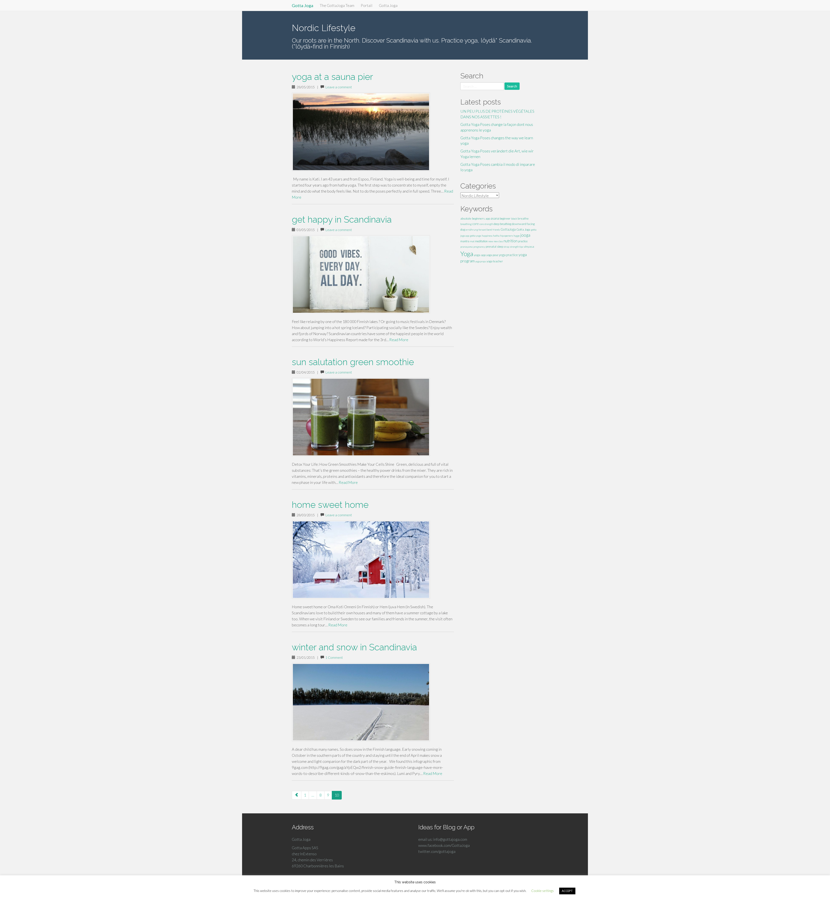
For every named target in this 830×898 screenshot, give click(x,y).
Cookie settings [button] (542, 891)
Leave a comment (338, 87)
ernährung (472, 229)
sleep (500, 246)
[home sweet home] (373, 559)
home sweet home (330, 504)
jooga (525, 235)
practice (523, 241)
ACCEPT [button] (567, 891)
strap (506, 246)
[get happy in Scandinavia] (373, 274)
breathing (466, 224)
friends (496, 229)
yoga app (480, 255)
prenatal (491, 246)
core (475, 224)
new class (498, 241)
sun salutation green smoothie (353, 362)
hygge (517, 235)
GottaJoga (508, 229)
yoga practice (508, 255)
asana (495, 218)
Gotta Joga (302, 5)
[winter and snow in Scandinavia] (373, 702)
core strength (486, 224)
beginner (505, 218)
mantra (464, 241)
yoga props (480, 261)
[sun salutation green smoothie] (373, 417)
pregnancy (479, 246)
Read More (398, 339)
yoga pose (492, 255)
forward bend (485, 229)
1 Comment (334, 657)
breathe (523, 218)
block (514, 218)
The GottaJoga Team (337, 5)
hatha (496, 235)
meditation (481, 241)
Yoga (466, 253)
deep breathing (502, 224)
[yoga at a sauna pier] (373, 131)
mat (472, 241)
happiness (487, 235)
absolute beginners (472, 218)
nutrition (510, 241)
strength (514, 246)
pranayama (466, 246)
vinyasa (529, 246)
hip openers (506, 235)
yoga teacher (495, 261)
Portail (366, 5)
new (490, 241)
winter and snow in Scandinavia (354, 647)
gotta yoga (475, 235)
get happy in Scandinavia (342, 219)
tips (521, 246)
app (487, 218)
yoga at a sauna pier (332, 76)
